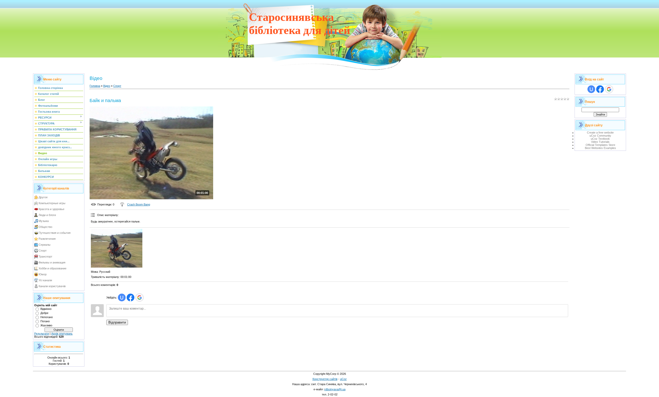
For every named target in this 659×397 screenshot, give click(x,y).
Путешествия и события (55, 232)
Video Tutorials (600, 141)
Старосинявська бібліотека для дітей (299, 24)
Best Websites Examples (600, 148)
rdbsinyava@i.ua (334, 389)
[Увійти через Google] (139, 297)
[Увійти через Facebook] (130, 297)
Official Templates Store (600, 144)
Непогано (46, 317)
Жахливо (46, 325)
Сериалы (44, 244)
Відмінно (45, 308)
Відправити (117, 322)
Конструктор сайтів (325, 379)
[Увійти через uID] (122, 297)
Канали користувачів (52, 286)
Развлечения (47, 238)
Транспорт (45, 256)
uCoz (343, 379)
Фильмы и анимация (52, 262)
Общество (45, 226)
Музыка (44, 220)
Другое (43, 197)
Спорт (43, 250)
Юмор (43, 274)
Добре (44, 313)
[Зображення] (116, 248)
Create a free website (600, 132)
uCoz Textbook (600, 138)
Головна (95, 85)
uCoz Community (600, 135)
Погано (45, 321)
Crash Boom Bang (138, 204)
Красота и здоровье (51, 209)
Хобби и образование (52, 268)
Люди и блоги (47, 215)
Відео (106, 85)
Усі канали (45, 280)
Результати (41, 333)
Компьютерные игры (52, 203)
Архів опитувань (62, 333)
